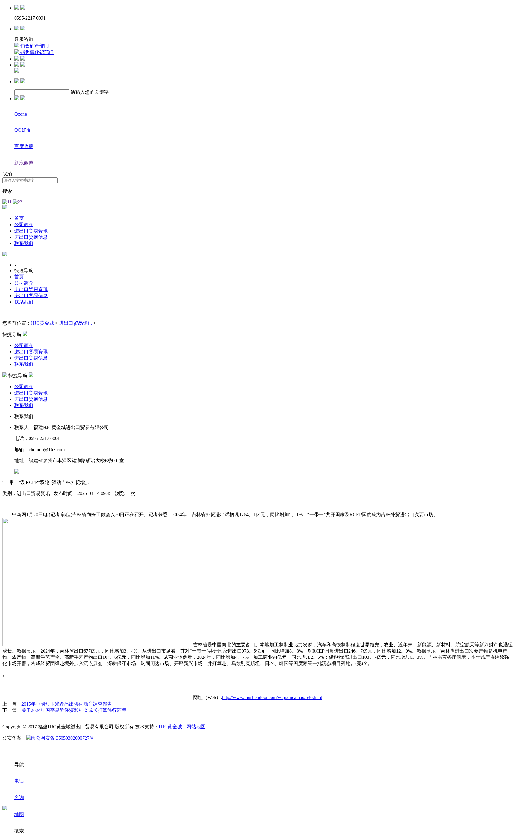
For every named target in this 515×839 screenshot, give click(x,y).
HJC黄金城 (42, 323)
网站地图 (196, 726)
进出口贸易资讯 (31, 230)
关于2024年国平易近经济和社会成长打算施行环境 (73, 710)
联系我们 (23, 243)
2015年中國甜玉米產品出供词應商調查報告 (66, 704)
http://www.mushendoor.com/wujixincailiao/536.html (272, 697)
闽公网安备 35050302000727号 (62, 738)
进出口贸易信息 (31, 237)
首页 (19, 218)
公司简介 (23, 224)
